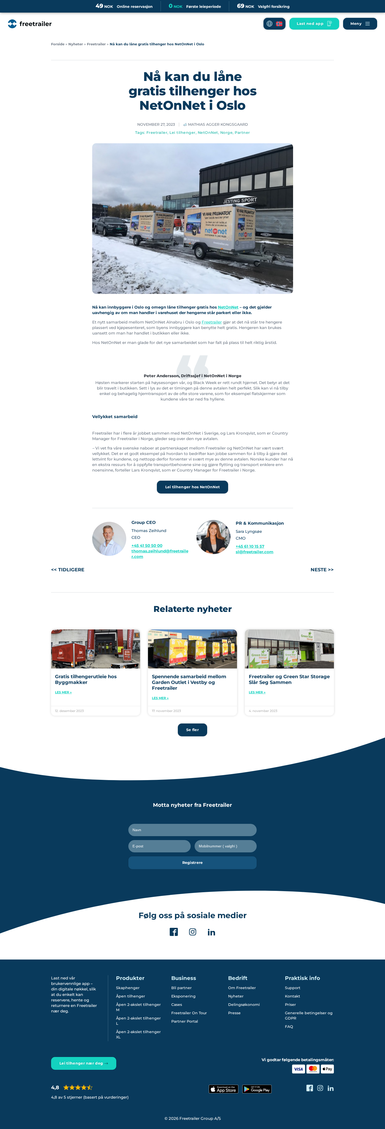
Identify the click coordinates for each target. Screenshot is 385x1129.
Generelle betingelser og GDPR (309, 1016)
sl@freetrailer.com (254, 551)
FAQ (289, 1026)
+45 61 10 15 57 (250, 546)
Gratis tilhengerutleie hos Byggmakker (86, 679)
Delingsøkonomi (244, 1004)
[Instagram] (193, 932)
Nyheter (75, 44)
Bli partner (181, 987)
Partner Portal (184, 1021)
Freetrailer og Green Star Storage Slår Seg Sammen (289, 679)
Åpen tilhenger (130, 996)
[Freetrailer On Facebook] (174, 932)
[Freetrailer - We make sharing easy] (30, 23)
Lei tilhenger (182, 132)
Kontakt (292, 996)
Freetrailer (96, 44)
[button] (274, 24)
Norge (226, 132)
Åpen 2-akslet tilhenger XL (138, 1034)
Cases (176, 1004)
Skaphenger (128, 987)
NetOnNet (208, 132)
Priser (290, 1004)
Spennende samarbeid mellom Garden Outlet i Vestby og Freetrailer (189, 682)
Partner (242, 132)
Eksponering (183, 996)
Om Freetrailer (242, 987)
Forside (57, 44)
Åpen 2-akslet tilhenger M (138, 1007)
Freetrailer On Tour (189, 1013)
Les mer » (63, 692)
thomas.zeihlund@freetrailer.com (159, 554)
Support (292, 987)
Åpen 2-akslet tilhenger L (138, 1021)
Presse (234, 1013)
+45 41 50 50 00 (146, 545)
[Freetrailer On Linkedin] (211, 932)
